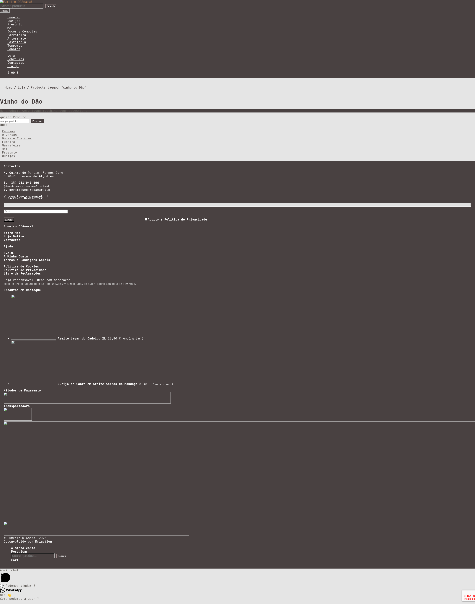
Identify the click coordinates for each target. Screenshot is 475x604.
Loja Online (14, 236)
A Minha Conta (16, 256)
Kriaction (43, 541)
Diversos (9, 135)
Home (8, 87)
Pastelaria (16, 42)
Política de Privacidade (25, 270)
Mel (10, 28)
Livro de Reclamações (22, 273)
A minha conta (23, 548)
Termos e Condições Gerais (27, 260)
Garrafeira (16, 35)
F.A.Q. (13, 66)
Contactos (15, 62)
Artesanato (16, 38)
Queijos (13, 21)
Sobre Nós (15, 59)
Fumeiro (13, 17)
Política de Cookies (21, 266)
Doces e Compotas (22, 31)
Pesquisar (19, 551)
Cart (15, 560)
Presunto (14, 24)
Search (51, 6)
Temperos (14, 45)
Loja (11, 55)
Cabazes (13, 49)
